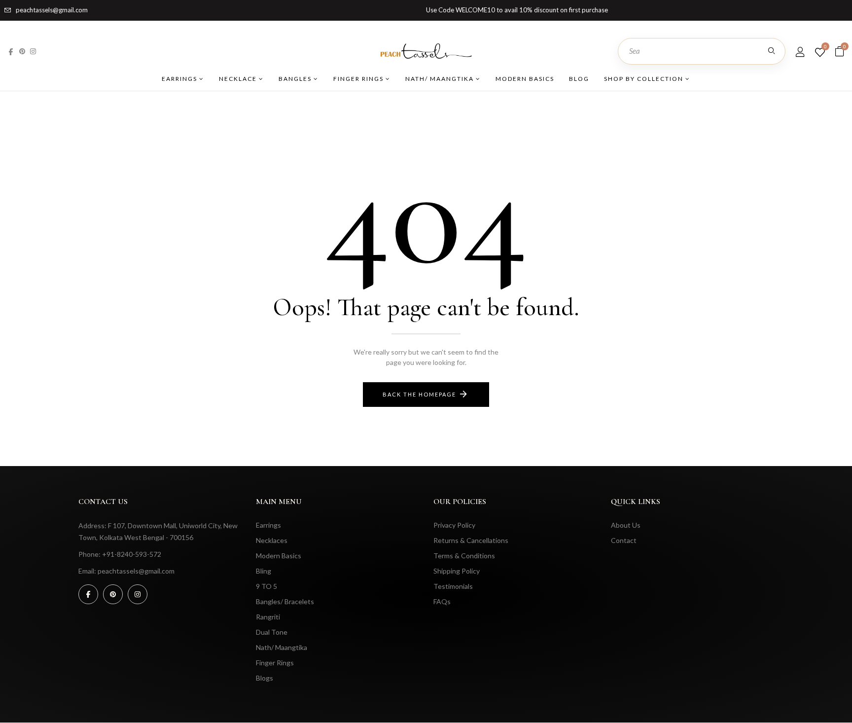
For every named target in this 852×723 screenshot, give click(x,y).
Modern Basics (525, 78)
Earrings (180, 78)
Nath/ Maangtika (440, 78)
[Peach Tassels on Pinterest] (22, 51)
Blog (579, 78)
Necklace (239, 78)
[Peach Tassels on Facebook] (10, 51)
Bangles (296, 78)
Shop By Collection (644, 78)
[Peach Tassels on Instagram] (33, 51)
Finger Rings (359, 78)
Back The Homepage (419, 394)
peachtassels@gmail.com (52, 10)
